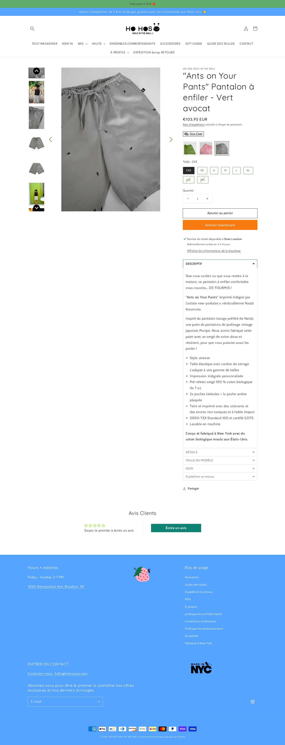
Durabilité (191, 636)
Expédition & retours (199, 592)
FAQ (188, 599)
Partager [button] (193, 488)
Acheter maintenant (220, 225)
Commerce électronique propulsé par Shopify (162, 736)
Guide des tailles (196, 584)
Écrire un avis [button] (176, 528)
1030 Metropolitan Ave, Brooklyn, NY (56, 587)
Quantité (188, 190)
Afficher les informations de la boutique (214, 251)
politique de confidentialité (203, 614)
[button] (32, 28)
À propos (191, 607)
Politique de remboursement (204, 628)
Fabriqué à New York (198, 643)
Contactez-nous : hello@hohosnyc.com (58, 674)
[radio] (190, 148)
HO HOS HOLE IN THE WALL (123, 736)
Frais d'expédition (194, 124)
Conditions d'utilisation (200, 621)
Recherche (192, 577)
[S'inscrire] (98, 701)
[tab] (220, 264)
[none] (36, 71)
